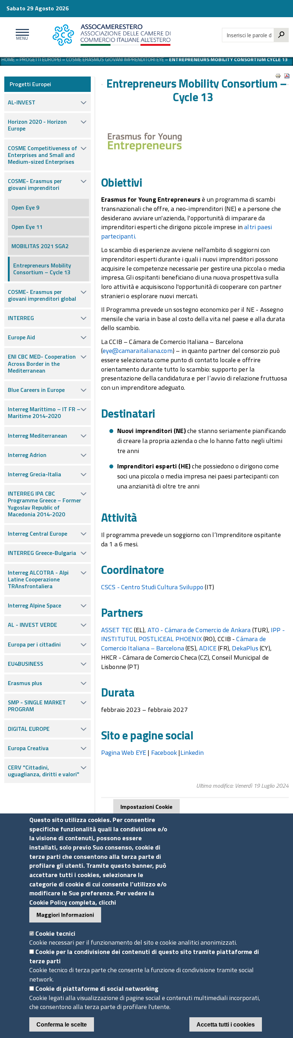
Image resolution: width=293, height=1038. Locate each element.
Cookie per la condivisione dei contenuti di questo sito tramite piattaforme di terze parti (144, 956)
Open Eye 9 (25, 207)
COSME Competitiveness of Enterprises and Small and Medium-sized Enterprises (42, 155)
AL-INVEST (21, 102)
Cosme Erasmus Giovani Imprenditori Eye (115, 59)
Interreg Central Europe (37, 533)
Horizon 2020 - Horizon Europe (37, 125)
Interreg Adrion (27, 455)
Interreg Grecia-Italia (34, 474)
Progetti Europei (40, 59)
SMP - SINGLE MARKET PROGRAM (37, 705)
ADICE (208, 648)
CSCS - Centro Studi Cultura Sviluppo (152, 587)
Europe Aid (21, 337)
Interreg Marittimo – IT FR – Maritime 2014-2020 (44, 412)
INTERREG (21, 318)
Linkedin (192, 752)
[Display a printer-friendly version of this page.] (278, 76)
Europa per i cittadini (34, 644)
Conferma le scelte (61, 1025)
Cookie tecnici (55, 933)
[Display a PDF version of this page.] (287, 76)
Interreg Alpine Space (34, 605)
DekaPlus (245, 648)
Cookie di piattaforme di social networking (96, 988)
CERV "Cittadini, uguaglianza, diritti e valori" (43, 770)
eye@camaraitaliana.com (138, 350)
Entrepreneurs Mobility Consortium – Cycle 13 (42, 268)
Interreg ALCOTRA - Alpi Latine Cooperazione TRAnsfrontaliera (38, 579)
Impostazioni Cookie (146, 806)
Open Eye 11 (27, 226)
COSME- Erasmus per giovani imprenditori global (42, 295)
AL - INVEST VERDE (32, 624)
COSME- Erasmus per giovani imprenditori (35, 184)
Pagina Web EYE (123, 752)
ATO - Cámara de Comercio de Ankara (199, 630)
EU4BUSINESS (25, 663)
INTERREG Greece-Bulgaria (42, 552)
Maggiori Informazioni (65, 914)
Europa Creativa (28, 748)
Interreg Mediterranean (37, 435)
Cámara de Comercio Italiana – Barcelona (183, 643)
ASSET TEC (117, 630)
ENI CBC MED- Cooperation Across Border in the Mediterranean (42, 363)
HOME (8, 59)
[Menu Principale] (21, 35)
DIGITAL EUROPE (29, 728)
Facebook (164, 752)
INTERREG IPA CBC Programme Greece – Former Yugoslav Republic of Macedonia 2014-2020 (44, 503)
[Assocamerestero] (122, 35)
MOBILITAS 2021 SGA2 (40, 246)
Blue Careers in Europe (36, 389)
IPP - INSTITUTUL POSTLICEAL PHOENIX (193, 634)
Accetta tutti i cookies (226, 1025)
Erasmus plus (25, 683)
